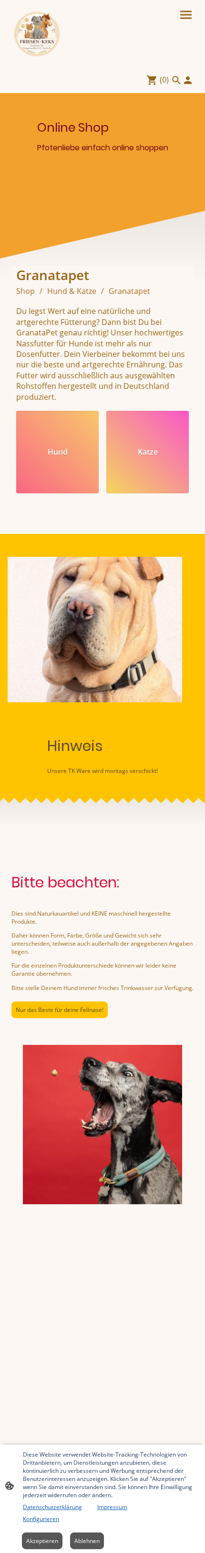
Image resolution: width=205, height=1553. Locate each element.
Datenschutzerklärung (52, 1507)
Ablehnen (87, 1541)
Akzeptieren (42, 1541)
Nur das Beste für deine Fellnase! (59, 1010)
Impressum (112, 1507)
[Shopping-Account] (188, 80)
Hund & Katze (71, 291)
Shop (25, 291)
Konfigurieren (41, 1519)
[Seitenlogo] (37, 33)
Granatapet (129, 291)
